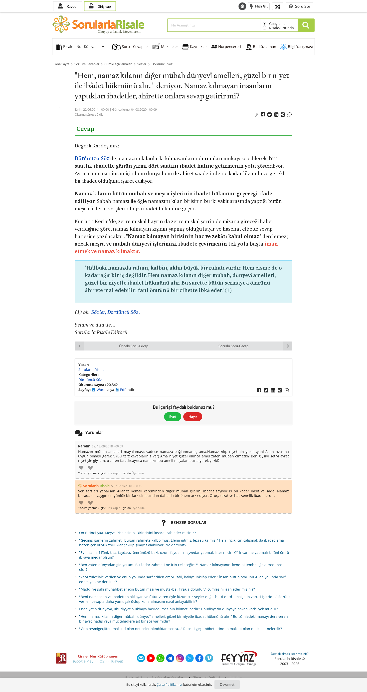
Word (102, 389)
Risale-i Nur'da (281, 28)
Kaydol (71, 6)
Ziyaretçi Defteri (206, 677)
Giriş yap (104, 6)
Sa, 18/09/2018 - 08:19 (126, 486)
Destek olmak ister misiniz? (290, 654)
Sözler (141, 64)
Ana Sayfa (62, 64)
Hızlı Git (261, 6)
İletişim (235, 677)
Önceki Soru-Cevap (133, 346)
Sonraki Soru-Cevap (233, 346)
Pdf (123, 389)
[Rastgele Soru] (277, 6)
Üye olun (138, 473)
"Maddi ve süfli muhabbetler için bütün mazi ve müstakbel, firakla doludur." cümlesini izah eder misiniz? (167, 589)
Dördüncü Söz (162, 64)
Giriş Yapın (112, 473)
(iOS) (101, 661)
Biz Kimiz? (133, 677)
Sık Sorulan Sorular (168, 677)
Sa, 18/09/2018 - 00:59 (107, 446)
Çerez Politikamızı (170, 684)
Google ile (277, 23)
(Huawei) (116, 661)
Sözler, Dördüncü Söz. (115, 312)
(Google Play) (83, 661)
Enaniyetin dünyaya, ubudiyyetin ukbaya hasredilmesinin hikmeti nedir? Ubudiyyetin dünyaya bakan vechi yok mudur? (178, 609)
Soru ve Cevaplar (86, 64)
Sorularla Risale (91, 369)
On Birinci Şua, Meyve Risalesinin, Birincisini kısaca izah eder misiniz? (137, 532)
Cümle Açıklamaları (118, 64)
